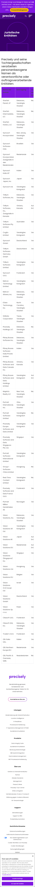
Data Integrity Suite (17, 743)
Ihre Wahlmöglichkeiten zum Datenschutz (19, 838)
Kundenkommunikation (17, 731)
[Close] (33, 856)
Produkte (17, 738)
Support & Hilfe (17, 816)
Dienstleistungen (17, 813)
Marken (17, 852)
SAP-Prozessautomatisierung (17, 759)
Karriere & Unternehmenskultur (17, 771)
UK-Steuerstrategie (17, 800)
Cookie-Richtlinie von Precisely (17, 843)
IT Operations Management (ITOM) (17, 728)
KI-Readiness (18, 721)
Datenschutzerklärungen (17, 831)
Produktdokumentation (17, 819)
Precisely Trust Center (17, 788)
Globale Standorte (17, 778)
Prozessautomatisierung (17, 725)
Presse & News (17, 784)
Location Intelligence (17, 718)
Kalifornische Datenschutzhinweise (17, 834)
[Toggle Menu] (30, 16)
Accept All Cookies (17, 884)
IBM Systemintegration (17, 753)
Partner (17, 775)
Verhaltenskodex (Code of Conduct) (17, 794)
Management (17, 781)
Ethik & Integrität (17, 791)
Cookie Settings (17, 878)
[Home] (9, 16)
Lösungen (17, 710)
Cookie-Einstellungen (17, 846)
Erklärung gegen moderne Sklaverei (17, 797)
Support (17, 808)
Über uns (17, 767)
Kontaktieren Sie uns (17, 699)
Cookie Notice (6, 875)
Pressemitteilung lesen (19, 10)
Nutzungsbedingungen (17, 849)
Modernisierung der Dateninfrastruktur (18, 715)
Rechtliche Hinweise (17, 826)
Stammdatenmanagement (17, 756)
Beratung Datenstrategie (17, 750)
